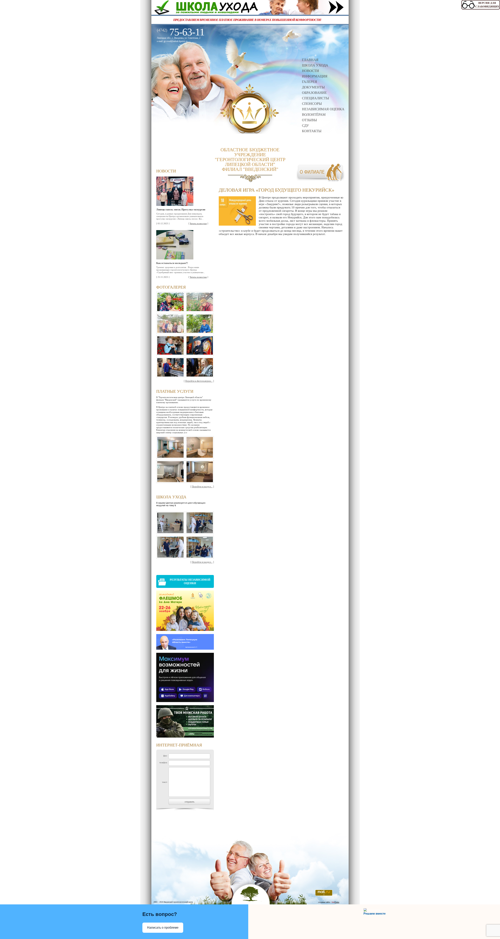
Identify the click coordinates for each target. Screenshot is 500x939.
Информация (314, 76)
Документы (313, 87)
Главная (310, 60)
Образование (314, 93)
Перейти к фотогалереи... (198, 380)
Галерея (309, 82)
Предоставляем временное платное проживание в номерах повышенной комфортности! (234, 20)
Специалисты (315, 98)
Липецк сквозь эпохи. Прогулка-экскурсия (180, 209)
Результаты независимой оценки (190, 581)
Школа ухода (315, 65)
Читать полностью (198, 223)
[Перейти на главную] (249, 133)
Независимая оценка (323, 109)
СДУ (305, 125)
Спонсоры (312, 104)
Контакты (311, 131)
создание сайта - (328, 902)
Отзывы (309, 120)
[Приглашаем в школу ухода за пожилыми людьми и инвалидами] (250, 13)
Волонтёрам (314, 115)
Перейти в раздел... (202, 486)
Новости (310, 71)
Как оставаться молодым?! (172, 263)
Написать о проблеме (163, 927)
